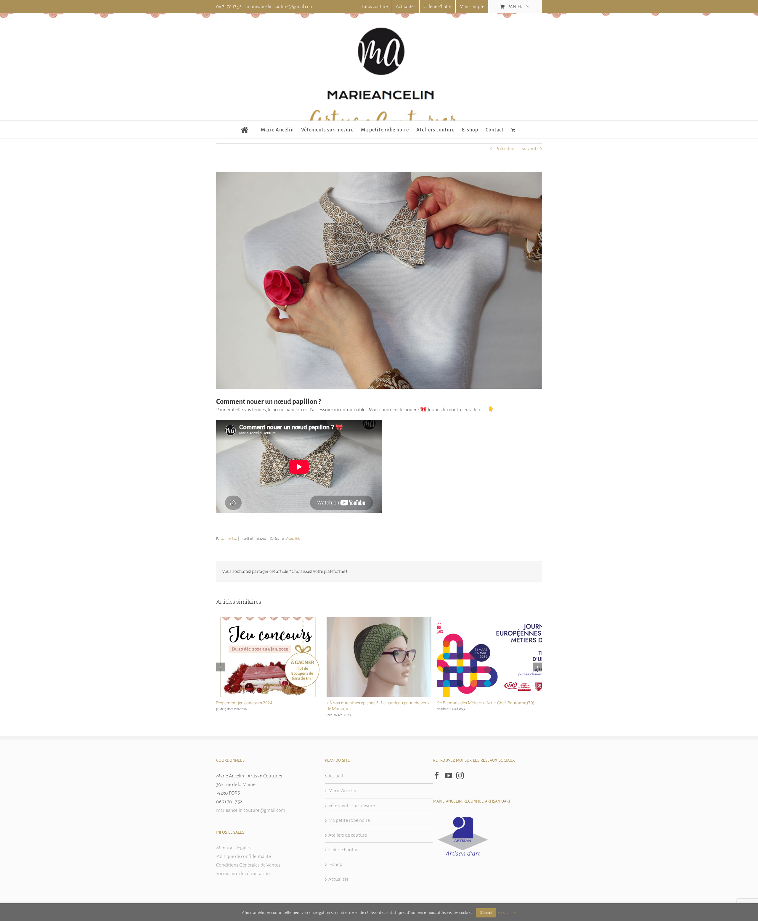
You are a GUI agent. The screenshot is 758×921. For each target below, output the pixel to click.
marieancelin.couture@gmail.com (280, 6)
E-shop (335, 864)
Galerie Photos (343, 849)
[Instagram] (460, 775)
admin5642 (229, 538)
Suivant (529, 148)
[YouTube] (448, 775)
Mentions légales (233, 848)
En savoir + (507, 912)
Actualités (293, 538)
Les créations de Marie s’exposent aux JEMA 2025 (484, 702)
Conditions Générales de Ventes (248, 865)
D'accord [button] (486, 913)
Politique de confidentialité (243, 856)
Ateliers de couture (347, 835)
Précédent (505, 148)
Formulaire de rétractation (243, 873)
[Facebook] (437, 775)
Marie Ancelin (342, 790)
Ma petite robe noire (349, 820)
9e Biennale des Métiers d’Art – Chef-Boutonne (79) (375, 702)
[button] (220, 667)
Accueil (335, 776)
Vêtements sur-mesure (351, 805)
